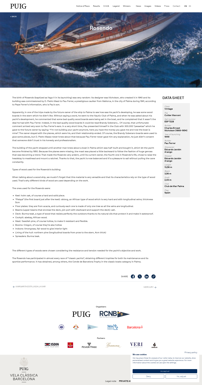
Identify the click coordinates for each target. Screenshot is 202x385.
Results (96, 6)
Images (147, 6)
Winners (126, 6)
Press (166, 6)
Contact (176, 6)
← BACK (13, 16)
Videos (158, 6)
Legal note (110, 381)
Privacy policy (191, 352)
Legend (116, 6)
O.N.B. (106, 6)
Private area (126, 381)
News (138, 6)
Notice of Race (83, 6)
